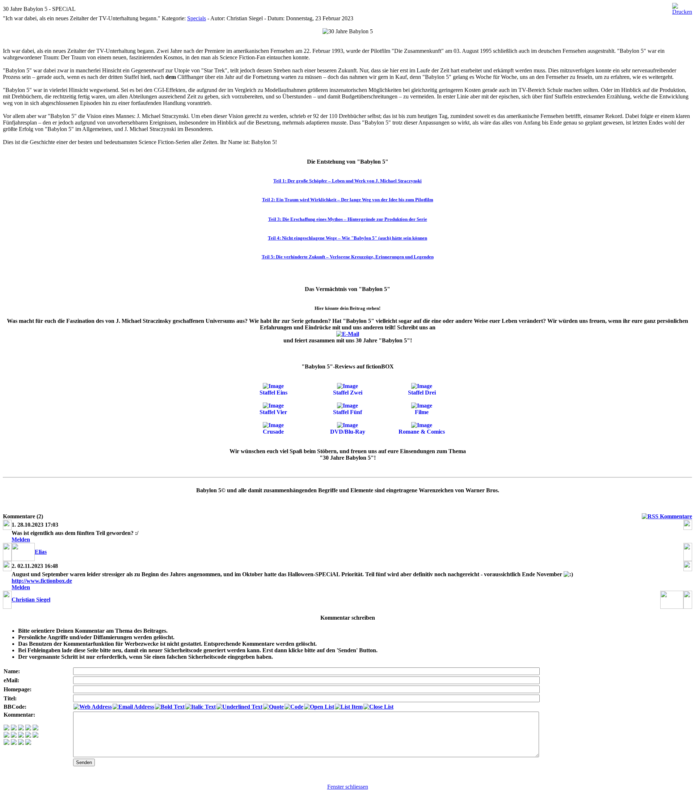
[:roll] (6, 736)
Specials (196, 18)
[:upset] (21, 736)
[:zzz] (28, 736)
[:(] (21, 743)
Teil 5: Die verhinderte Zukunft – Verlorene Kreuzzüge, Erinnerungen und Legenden (348, 257)
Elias (41, 552)
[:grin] (14, 728)
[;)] (21, 728)
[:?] (6, 743)
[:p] (35, 728)
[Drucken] (682, 7)
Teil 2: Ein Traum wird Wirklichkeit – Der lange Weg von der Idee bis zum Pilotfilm (347, 199)
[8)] (28, 728)
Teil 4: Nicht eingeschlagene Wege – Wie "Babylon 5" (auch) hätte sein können (347, 238)
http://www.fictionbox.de (42, 581)
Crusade (273, 432)
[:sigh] (35, 736)
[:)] (6, 728)
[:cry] (14, 743)
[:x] (28, 743)
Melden (21, 539)
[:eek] (14, 736)
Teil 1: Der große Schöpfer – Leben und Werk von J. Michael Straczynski (347, 181)
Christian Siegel (31, 599)
